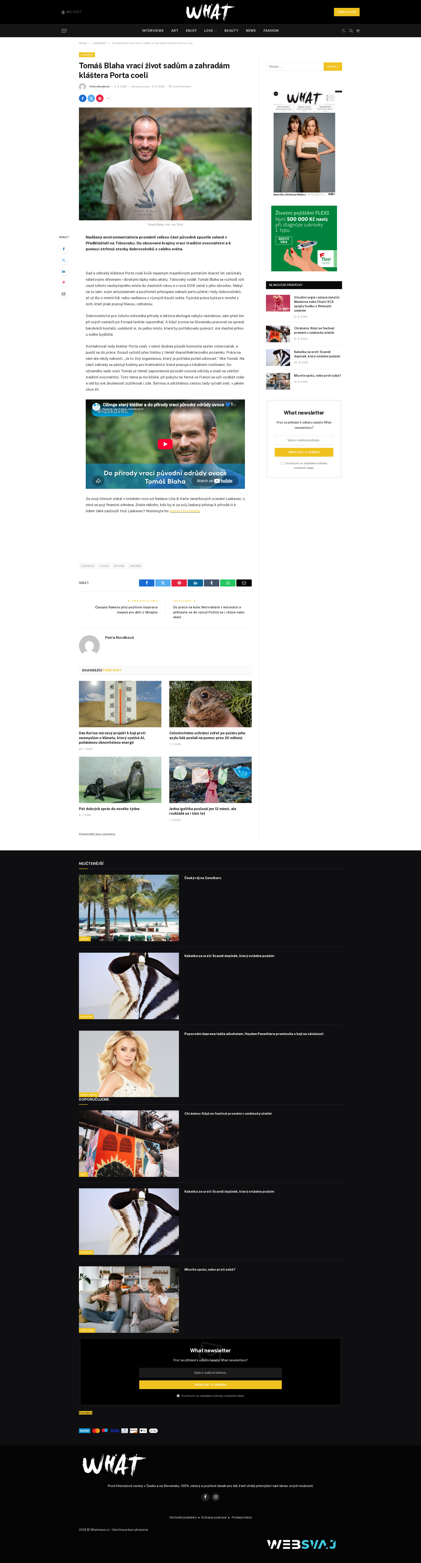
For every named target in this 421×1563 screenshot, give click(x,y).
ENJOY (191, 30)
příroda (119, 565)
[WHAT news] (210, 12)
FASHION (271, 30)
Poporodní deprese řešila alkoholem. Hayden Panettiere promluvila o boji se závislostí (253, 1034)
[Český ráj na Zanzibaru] (129, 908)
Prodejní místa (242, 1517)
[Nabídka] (64, 31)
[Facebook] (63, 249)
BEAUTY (232, 30)
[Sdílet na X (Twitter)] (91, 98)
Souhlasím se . (212, 1395)
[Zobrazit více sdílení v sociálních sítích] (108, 98)
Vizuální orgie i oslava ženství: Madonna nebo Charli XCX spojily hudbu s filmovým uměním (317, 304)
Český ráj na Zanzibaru (202, 878)
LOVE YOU (87, 1330)
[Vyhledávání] (351, 31)
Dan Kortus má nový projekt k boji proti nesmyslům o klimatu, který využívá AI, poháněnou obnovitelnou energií (112, 738)
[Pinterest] (63, 282)
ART (174, 30)
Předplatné (347, 12)
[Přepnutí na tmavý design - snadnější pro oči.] (343, 31)
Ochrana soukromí (214, 1517)
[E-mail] (63, 293)
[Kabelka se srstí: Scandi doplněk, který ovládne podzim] (278, 357)
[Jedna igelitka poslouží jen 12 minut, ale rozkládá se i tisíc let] (210, 780)
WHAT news (89, 1094)
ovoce (104, 565)
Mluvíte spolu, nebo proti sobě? (317, 375)
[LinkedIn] (63, 271)
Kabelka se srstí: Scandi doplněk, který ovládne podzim (317, 354)
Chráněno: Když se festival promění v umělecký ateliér (314, 330)
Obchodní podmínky (183, 1517)
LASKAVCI (87, 54)
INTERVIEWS (153, 30)
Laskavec (87, 565)
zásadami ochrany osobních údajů (222, 1395)
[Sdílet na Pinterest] (99, 98)
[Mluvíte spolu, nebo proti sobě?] (278, 381)
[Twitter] (63, 260)
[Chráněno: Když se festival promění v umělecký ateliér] (278, 334)
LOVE (208, 30)
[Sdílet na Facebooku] (82, 98)
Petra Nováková (100, 86)
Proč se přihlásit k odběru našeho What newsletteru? (210, 1360)
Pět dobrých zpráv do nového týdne (109, 809)
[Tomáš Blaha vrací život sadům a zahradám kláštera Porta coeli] (165, 164)
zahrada (135, 565)
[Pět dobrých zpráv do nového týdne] (120, 780)
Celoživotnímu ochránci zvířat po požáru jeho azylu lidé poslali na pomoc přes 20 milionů (207, 735)
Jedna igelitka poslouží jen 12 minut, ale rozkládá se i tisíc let (202, 811)
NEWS (251, 30)
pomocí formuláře (184, 511)
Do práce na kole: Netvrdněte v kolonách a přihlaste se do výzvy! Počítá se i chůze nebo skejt (208, 612)
